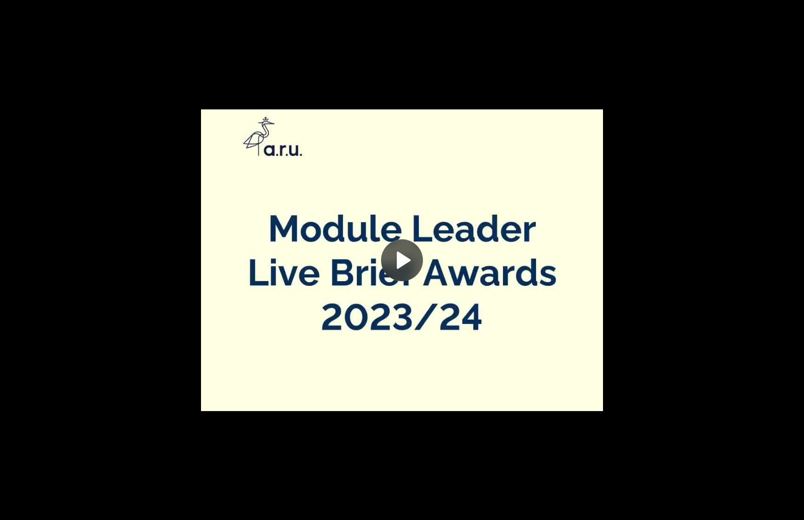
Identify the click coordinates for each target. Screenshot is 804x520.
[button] (402, 260)
